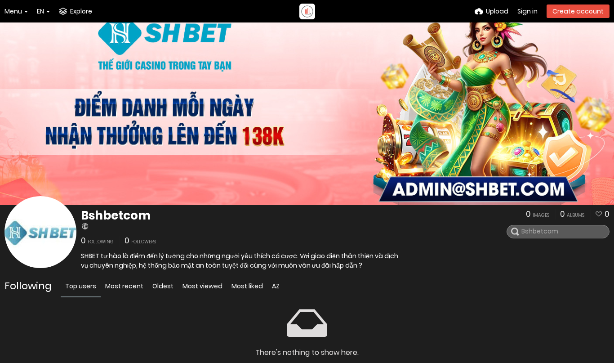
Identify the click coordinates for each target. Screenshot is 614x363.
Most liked (247, 286)
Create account (578, 11)
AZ (276, 286)
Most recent (124, 286)
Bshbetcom (116, 215)
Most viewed (202, 286)
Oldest (163, 286)
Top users (80, 286)
